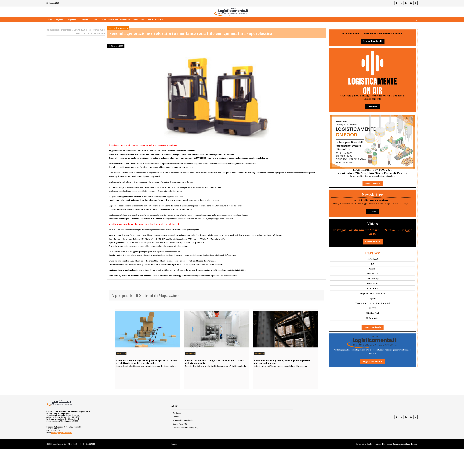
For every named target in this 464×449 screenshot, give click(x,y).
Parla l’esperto (125, 19)
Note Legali (387, 444)
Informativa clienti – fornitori (368, 444)
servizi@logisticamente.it (61, 432)
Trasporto (84, 19)
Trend (104, 19)
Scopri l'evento (372, 183)
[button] (416, 19)
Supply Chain (58, 19)
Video (143, 19)
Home (50, 19)
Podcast (150, 19)
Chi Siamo (177, 413)
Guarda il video (372, 242)
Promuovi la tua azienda (182, 420)
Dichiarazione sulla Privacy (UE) (185, 427)
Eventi (95, 19)
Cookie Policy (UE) (180, 424)
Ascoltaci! (372, 106)
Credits (174, 444)
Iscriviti (372, 212)
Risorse (135, 19)
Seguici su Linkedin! (372, 362)
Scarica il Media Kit (372, 41)
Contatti (176, 416)
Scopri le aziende (372, 327)
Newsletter (159, 19)
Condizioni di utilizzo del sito (405, 444)
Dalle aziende (113, 19)
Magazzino (72, 19)
